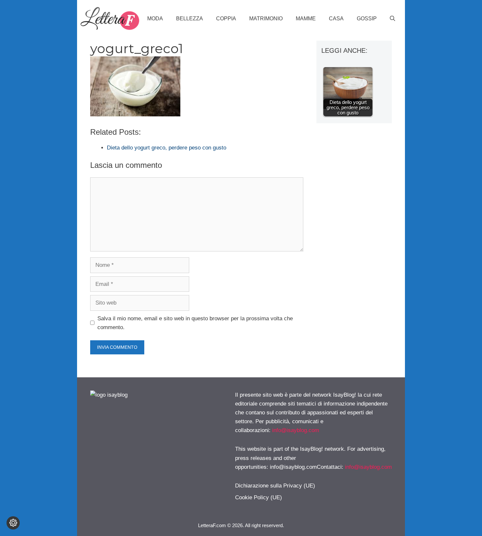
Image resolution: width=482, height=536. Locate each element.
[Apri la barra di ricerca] (392, 18)
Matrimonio (266, 18)
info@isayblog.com (295, 430)
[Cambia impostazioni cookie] (13, 522)
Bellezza (189, 18)
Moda (155, 18)
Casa (336, 18)
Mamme (306, 18)
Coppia (226, 18)
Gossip (367, 18)
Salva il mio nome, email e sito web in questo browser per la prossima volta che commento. (195, 322)
